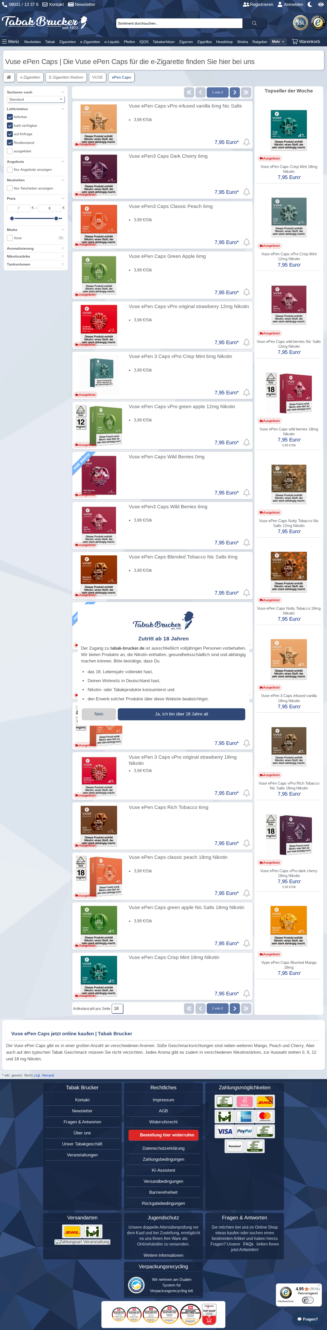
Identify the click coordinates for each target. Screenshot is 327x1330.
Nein (99, 714)
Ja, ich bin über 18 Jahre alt (181, 714)
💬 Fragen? (307, 1319)
